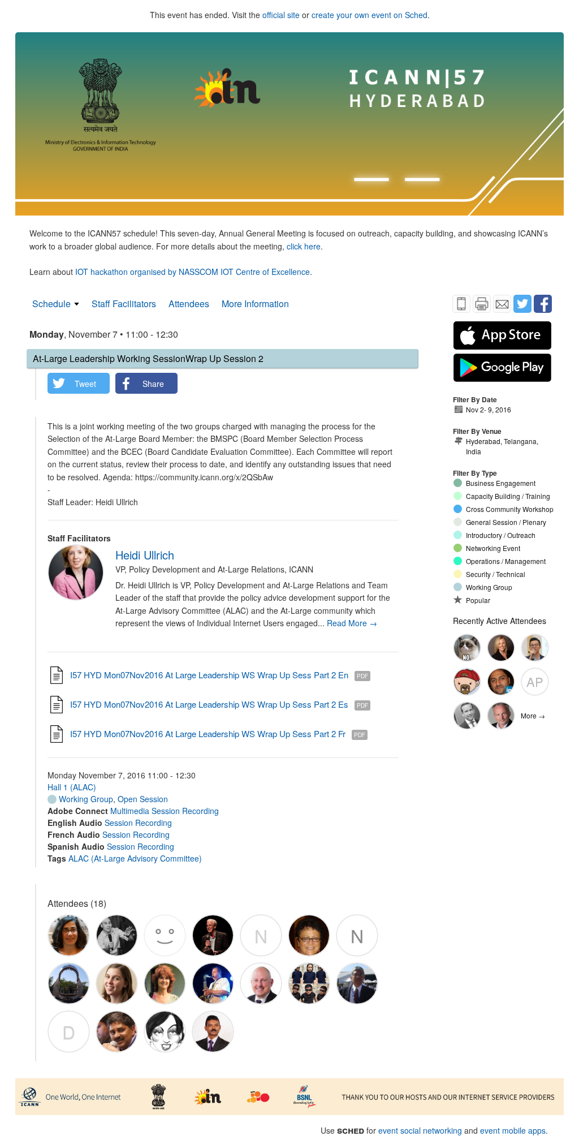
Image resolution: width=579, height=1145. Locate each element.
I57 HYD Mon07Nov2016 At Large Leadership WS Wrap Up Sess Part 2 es (209, 704)
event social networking (420, 1130)
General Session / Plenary (506, 522)
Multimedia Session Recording (164, 810)
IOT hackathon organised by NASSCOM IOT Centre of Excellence (192, 271)
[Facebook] (543, 304)
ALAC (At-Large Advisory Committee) (135, 858)
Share (153, 383)
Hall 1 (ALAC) (71, 787)
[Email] (502, 304)
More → (533, 715)
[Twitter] (522, 304)
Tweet (85, 383)
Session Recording (138, 822)
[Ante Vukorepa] (467, 648)
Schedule (51, 303)
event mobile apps (513, 1130)
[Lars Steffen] (467, 715)
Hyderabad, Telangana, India (502, 446)
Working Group (85, 798)
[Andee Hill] (501, 648)
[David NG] (535, 648)
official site (281, 14)
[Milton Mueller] (501, 715)
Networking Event (493, 548)
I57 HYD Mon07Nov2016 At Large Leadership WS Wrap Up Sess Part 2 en (209, 675)
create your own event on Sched (369, 14)
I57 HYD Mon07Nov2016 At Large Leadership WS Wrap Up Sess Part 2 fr (207, 733)
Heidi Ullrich (144, 554)
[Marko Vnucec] (467, 682)
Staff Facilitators (124, 303)
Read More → (352, 623)
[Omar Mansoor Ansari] (501, 682)
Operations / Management (506, 561)
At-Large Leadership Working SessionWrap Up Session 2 (148, 358)
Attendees (188, 303)
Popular (478, 600)
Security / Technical (495, 574)
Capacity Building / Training (508, 496)
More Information (255, 303)
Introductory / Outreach (500, 535)
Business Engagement (500, 483)
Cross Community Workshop (510, 509)
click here (304, 246)
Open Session (143, 798)
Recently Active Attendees (499, 620)
